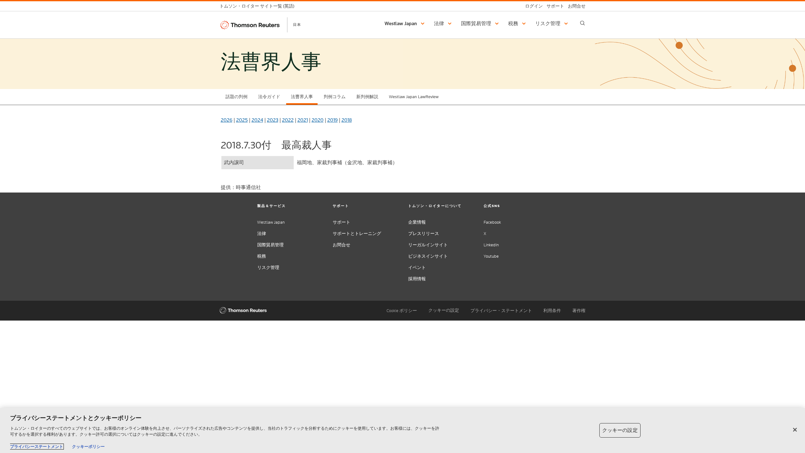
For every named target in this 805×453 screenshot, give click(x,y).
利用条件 (552, 310)
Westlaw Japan (271, 222)
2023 (272, 120)
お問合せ (341, 245)
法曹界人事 (302, 96)
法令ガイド (269, 96)
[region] (402, 430)
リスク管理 (268, 267)
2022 (288, 120)
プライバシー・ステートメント (501, 310)
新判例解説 (367, 96)
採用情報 (417, 279)
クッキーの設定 (443, 310)
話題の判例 (236, 96)
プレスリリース (423, 233)
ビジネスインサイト (428, 256)
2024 (257, 120)
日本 (297, 24)
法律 (261, 233)
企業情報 (417, 222)
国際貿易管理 (270, 245)
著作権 (579, 310)
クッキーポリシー (88, 446)
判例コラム (335, 96)
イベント (417, 267)
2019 (332, 120)
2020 (318, 120)
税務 (261, 256)
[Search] (582, 23)
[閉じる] (795, 430)
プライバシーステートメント (36, 446)
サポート (341, 222)
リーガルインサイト (428, 245)
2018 (346, 120)
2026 (226, 120)
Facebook (492, 222)
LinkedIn (491, 245)
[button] (405, 23)
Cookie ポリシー (401, 310)
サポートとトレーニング (357, 233)
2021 (302, 120)
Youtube (491, 256)
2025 (242, 120)
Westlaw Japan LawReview (414, 96)
